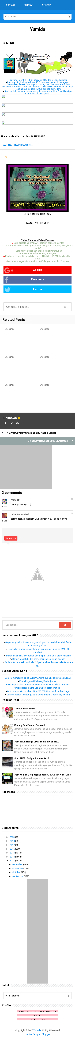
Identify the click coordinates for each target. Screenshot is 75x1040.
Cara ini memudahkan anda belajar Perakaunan (39, 250)
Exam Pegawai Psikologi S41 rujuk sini (38, 681)
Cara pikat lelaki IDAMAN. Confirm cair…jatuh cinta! (39, 243)
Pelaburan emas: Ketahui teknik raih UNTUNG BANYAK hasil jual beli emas (38, 257)
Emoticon (11, 538)
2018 (12, 841)
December (17, 864)
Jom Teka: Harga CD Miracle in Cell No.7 (36, 741)
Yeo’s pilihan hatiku (24, 708)
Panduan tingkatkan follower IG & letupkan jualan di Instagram (38, 82)
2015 (12, 852)
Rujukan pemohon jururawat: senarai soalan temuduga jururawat (38, 684)
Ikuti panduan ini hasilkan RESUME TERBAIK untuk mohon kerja (38, 691)
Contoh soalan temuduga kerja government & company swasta (38, 694)
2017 (12, 845)
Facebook (37, 279)
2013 (12, 860)
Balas (4, 507)
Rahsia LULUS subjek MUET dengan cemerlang (38, 89)
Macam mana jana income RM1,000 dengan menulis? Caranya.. (38, 261)
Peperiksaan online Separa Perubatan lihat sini (38, 688)
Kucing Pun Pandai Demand (29, 725)
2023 (12, 837)
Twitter (37, 289)
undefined (9, 329)
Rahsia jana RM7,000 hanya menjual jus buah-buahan (38, 659)
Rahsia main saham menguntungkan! (38, 253)
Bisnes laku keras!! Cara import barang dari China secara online (38, 84)
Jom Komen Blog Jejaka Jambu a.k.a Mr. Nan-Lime (42, 774)
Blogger (46, 1034)
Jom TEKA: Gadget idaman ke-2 (31, 758)
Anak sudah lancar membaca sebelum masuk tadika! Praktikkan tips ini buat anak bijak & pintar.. (38, 92)
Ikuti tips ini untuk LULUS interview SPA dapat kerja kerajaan (38, 80)
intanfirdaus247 (20, 514)
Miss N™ (15, 500)
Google (37, 269)
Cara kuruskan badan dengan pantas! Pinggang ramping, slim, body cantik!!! (39, 246)
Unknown (10, 418)
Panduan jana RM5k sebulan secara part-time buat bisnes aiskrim (38, 655)
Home (4, 136)
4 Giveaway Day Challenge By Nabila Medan (32, 432)
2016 (12, 849)
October (16, 872)
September (18, 876)
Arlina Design (33, 1034)
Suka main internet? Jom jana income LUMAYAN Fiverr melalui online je (38, 86)
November (17, 868)
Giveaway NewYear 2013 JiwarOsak (48, 440)
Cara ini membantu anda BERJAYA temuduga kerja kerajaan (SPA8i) (38, 678)
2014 (12, 856)
